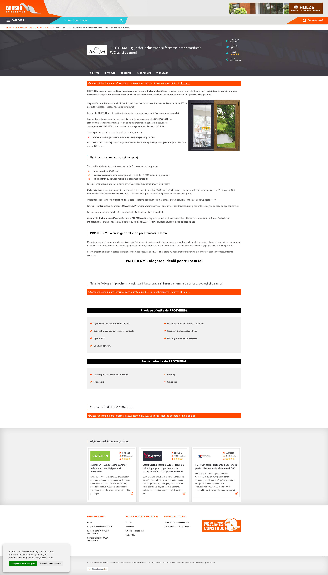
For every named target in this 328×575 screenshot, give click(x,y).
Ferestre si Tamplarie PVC (40, 27)
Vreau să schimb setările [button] (50, 563)
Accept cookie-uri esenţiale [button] (23, 563)
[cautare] (120, 20)
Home (9, 27)
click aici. (185, 83)
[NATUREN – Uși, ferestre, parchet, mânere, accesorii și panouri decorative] (100, 456)
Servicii (127, 73)
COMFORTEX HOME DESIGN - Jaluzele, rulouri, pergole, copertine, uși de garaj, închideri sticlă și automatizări (163, 468)
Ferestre (20, 27)
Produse (110, 73)
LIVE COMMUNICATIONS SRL (174, 562)
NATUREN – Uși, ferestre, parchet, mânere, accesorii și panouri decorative (108, 468)
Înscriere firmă (315, 20)
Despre (95, 73)
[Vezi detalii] (132, 493)
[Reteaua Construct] (221, 531)
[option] (276, 8)
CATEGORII (17, 20)
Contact (163, 73)
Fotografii (145, 73)
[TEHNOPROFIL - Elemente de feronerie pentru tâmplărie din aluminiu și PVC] (204, 456)
